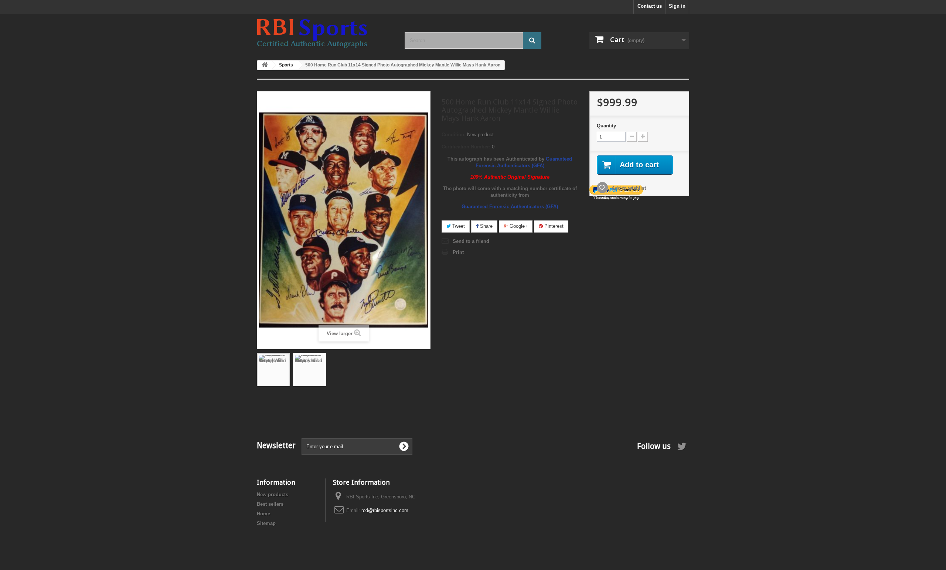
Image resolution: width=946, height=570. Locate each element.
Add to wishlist (628, 188)
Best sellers (270, 504)
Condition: (454, 134)
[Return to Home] (265, 65)
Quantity (606, 125)
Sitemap (266, 523)
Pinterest (553, 226)
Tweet (458, 226)
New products (272, 494)
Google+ (518, 226)
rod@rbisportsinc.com (384, 510)
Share (486, 226)
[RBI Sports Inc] (325, 33)
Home (263, 513)
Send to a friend (471, 241)
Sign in (677, 6)
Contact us (649, 6)
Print (458, 252)
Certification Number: (466, 147)
